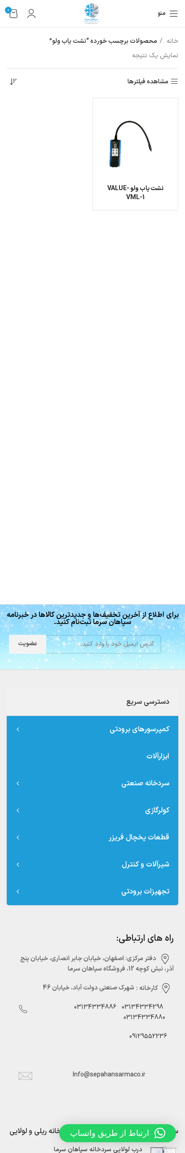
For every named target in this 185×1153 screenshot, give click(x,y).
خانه (171, 41)
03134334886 (95, 1007)
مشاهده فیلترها (148, 82)
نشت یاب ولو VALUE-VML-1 (135, 193)
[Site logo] (92, 13)
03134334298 (142, 1007)
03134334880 (144, 1017)
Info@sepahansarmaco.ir (109, 1075)
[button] (117, 1133)
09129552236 (145, 1036)
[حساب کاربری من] (31, 14)
